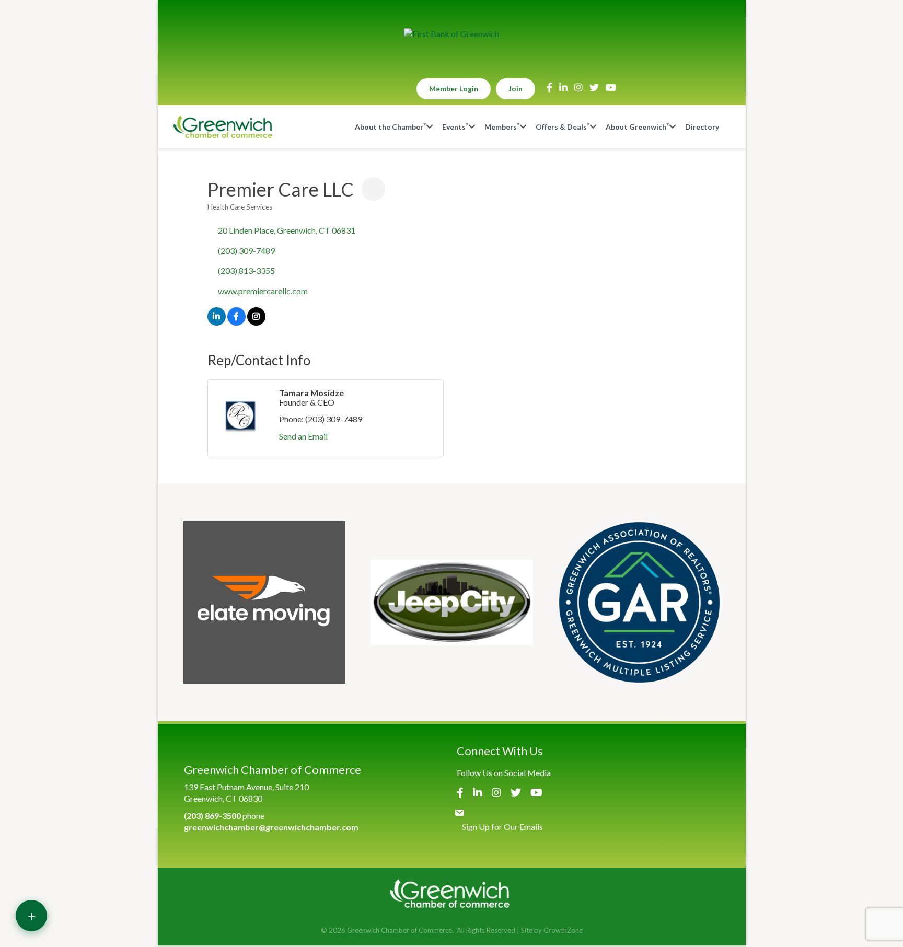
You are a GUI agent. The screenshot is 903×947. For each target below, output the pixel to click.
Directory (702, 126)
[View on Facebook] (236, 322)
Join (515, 88)
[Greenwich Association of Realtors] (639, 602)
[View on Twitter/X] (256, 322)
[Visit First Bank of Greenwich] (451, 34)
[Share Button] (373, 189)
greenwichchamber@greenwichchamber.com (271, 827)
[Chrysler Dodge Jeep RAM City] (452, 602)
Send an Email (303, 436)
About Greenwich (636, 126)
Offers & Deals (561, 126)
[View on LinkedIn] (216, 322)
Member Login (453, 88)
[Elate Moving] (264, 602)
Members (500, 126)
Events (454, 126)
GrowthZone (563, 930)
